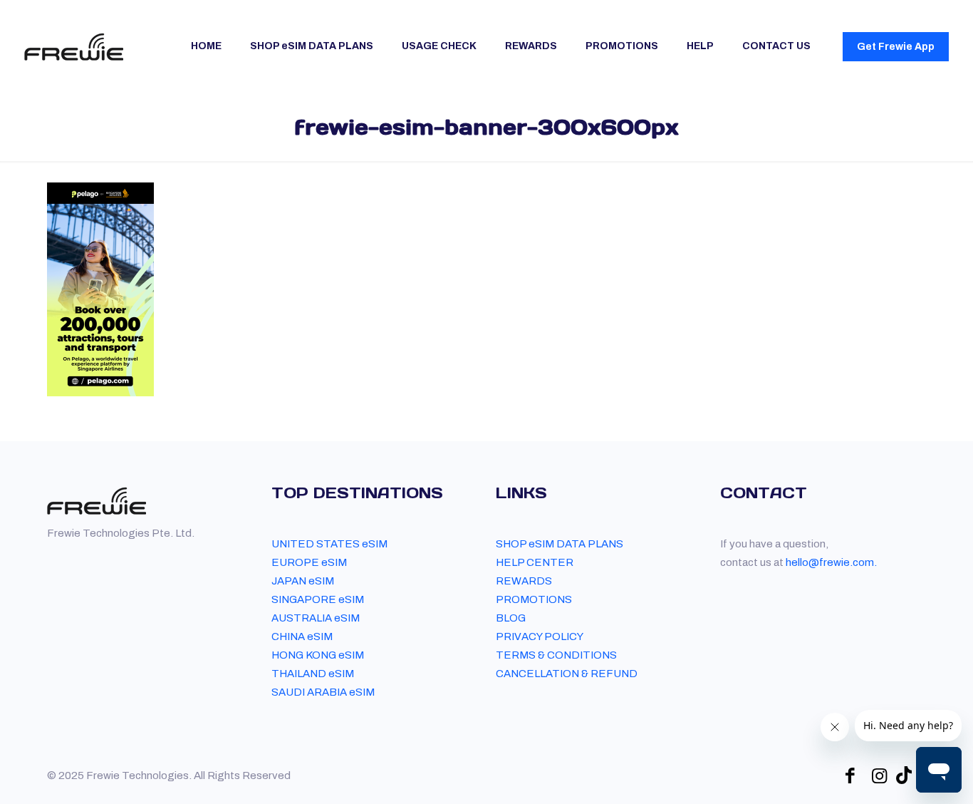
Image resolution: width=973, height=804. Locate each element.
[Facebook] (850, 775)
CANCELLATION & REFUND (567, 673)
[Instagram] (879, 775)
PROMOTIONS (534, 599)
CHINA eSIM (302, 636)
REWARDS (524, 581)
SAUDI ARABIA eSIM (323, 692)
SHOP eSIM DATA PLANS (559, 544)
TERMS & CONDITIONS (556, 655)
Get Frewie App (896, 46)
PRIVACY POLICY (539, 636)
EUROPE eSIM (309, 562)
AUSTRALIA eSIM (315, 618)
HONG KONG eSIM (317, 655)
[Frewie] (73, 46)
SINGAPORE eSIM (317, 599)
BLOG (511, 618)
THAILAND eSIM (312, 673)
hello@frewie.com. (831, 562)
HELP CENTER (534, 562)
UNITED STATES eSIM (329, 544)
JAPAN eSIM (302, 581)
